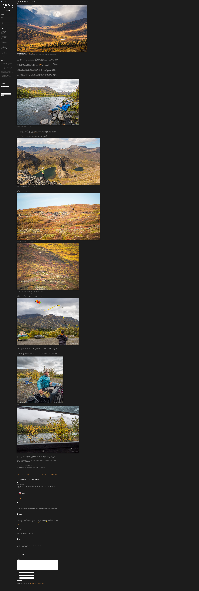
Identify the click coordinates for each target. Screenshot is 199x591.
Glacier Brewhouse (42, 64)
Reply (18, 489)
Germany (5, 70)
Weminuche (10, 77)
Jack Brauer (41, 467)
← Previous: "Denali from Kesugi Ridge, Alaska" (24, 474)
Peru (10, 73)
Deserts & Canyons (4, 44)
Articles (2, 32)
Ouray (5, 73)
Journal (2, 15)
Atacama (2, 64)
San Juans (6, 75)
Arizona (12, 63)
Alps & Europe (3, 38)
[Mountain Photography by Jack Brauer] (7, 2)
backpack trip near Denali (27, 58)
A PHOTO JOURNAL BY (7, 8)
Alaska (2, 33)
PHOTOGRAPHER (7, 7)
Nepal (7, 72)
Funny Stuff (4, 51)
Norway (2, 39)
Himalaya (2, 43)
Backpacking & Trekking (5, 34)
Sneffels (10, 75)
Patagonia (8, 73)
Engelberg (10, 68)
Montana (2, 72)
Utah (10, 76)
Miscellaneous (3, 48)
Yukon (33, 467)
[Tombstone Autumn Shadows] (52, 51)
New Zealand (3, 42)
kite (40, 348)
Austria (4, 64)
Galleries (2, 14)
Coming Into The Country (38, 132)
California (6, 64)
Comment (19, 559)
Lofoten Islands (9, 71)
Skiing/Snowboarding (4, 36)
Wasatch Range (3, 77)
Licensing (2, 20)
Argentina (9, 63)
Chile (11, 65)
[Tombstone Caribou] (58, 239)
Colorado (2, 37)
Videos (3, 54)
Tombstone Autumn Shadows (22, 53)
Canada (28, 467)
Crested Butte (9, 67)
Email (18, 575)
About (2, 17)
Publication (3, 47)
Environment (4, 53)
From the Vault (4, 49)
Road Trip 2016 (21, 467)
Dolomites (2, 68)
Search (2, 22)
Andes (2, 41)
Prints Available (30, 53)
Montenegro (5, 72)
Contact (2, 23)
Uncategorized (3, 56)
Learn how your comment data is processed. (37, 583)
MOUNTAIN (7, 5)
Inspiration (3, 52)
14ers (2, 63)
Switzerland (3, 76)
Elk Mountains (6, 68)
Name (18, 572)
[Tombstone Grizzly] (48, 289)
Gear (2, 46)
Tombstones (30, 467)
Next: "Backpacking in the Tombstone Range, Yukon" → (49, 474)
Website (18, 578)
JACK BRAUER (7, 10)
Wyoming (3, 79)
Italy (7, 71)
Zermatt (8, 79)
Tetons (7, 76)
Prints (2, 19)
